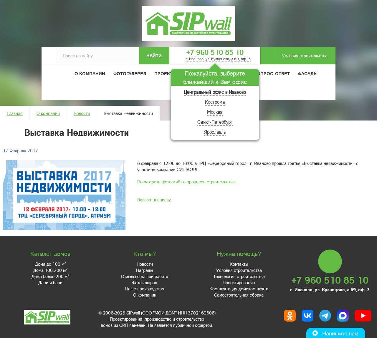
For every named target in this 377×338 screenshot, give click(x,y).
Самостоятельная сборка (239, 294)
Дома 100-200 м (50, 270)
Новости (82, 113)
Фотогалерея (129, 73)
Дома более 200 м (50, 276)
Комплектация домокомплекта (238, 288)
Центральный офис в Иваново (215, 92)
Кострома (215, 102)
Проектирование (239, 282)
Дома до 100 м (50, 264)
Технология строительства (239, 276)
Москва (215, 112)
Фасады (308, 73)
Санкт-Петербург (215, 122)
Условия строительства (305, 55)
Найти (154, 55)
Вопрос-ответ (272, 73)
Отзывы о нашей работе (144, 276)
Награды (144, 270)
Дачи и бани (50, 282)
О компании (48, 113)
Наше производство (144, 288)
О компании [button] (90, 73)
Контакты (239, 264)
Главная (15, 113)
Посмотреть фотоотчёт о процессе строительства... (187, 181)
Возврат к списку (154, 199)
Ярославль (215, 132)
